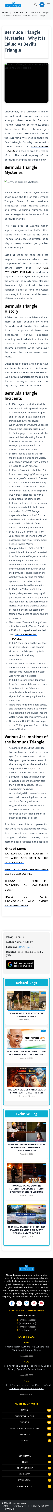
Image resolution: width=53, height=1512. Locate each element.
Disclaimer (19, 1506)
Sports (24, 1422)
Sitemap (9, 1509)
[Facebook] (12, 1303)
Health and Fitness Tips (24, 1428)
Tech (25, 1462)
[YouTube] (41, 1303)
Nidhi (26, 942)
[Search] (35, 4)
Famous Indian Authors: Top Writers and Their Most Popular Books (26, 1147)
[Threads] (34, 1303)
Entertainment (24, 1416)
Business (24, 1474)
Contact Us (17, 1310)
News (24, 1410)
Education (24, 1480)
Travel (24, 1440)
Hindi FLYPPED (36, 1310)
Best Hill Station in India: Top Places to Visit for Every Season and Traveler (26, 1230)
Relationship (25, 1468)
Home (5, 12)
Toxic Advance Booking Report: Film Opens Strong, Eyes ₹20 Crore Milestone (26, 1188)
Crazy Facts (20, 12)
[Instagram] (19, 1303)
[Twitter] (26, 1303)
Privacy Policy (40, 1506)
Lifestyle (24, 1434)
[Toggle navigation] (48, 4)
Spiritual (25, 1456)
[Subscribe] (42, 4)
